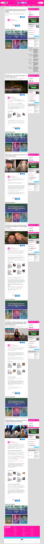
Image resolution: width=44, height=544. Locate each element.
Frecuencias (40, 5)
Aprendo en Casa (17, 0)
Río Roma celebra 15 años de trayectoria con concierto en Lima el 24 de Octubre (36, 41)
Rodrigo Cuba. (20, 287)
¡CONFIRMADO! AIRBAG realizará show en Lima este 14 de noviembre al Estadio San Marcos (36, 455)
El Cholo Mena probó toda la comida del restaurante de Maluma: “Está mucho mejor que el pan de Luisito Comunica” (10, 116)
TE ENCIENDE (7, 527)
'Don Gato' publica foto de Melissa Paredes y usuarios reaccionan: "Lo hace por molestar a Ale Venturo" (10, 266)
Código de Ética (31, 540)
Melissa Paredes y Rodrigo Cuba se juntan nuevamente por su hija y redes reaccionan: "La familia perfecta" (19, 266)
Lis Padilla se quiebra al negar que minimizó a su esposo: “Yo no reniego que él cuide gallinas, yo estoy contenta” (19, 366)
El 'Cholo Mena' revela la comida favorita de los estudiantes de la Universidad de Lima (19, 115)
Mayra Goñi (23, 182)
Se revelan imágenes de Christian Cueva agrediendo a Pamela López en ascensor (36, 60)
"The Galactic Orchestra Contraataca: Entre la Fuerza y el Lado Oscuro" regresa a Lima (36, 111)
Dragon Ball (7, 422)
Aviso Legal (15, 540)
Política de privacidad (19, 540)
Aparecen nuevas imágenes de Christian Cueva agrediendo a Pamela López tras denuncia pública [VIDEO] (36, 64)
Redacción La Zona (12, 19)
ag (14, 496)
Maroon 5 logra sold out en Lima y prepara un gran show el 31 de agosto (36, 44)
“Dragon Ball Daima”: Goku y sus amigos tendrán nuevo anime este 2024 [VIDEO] (19, 473)
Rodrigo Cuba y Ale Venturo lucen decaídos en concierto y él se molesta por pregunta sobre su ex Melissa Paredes (10, 273)
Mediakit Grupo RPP (8, 540)
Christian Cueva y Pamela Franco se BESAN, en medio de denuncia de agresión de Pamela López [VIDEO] (35, 56)
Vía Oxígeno (36, 112)
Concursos (28, 5)
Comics (8, 471)
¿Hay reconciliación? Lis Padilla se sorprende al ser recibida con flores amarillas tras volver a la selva (10, 372)
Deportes (18, 5)
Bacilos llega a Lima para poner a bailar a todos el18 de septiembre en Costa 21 (36, 186)
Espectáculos (4, 5)
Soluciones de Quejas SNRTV (26, 540)
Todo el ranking (36, 36)
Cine (13, 5)
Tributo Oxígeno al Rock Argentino (36, 189)
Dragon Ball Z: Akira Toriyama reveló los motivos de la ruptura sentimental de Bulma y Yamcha (10, 473)
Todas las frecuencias (33, 16)
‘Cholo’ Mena (10, 103)
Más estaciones (26, 0)
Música (10, 5)
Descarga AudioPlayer (22, 0)
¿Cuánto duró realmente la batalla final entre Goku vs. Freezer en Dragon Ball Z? (10, 479)
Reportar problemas (35, 540)
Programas (34, 5)
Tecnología (23, 5)
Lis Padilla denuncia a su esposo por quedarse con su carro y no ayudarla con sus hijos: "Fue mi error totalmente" (10, 366)
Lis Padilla (17, 378)
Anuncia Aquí (12, 540)
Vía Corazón (36, 42)
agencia (12, 496)
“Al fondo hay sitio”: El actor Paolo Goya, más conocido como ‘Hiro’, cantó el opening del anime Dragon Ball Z (19, 479)
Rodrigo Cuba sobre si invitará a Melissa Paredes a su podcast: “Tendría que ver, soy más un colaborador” (19, 272)
